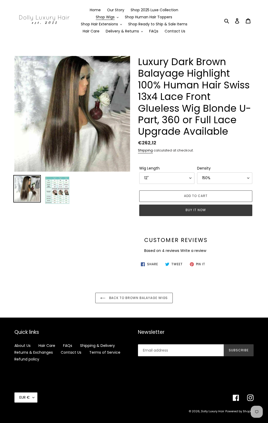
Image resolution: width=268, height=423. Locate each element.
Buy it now (196, 210)
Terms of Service (104, 352)
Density (204, 168)
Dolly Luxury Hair (212, 411)
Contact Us (71, 352)
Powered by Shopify (239, 411)
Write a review (193, 250)
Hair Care (46, 345)
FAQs (67, 345)
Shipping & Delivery (97, 345)
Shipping (145, 150)
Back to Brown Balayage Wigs (138, 298)
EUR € (24, 397)
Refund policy (26, 359)
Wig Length (149, 168)
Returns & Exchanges (33, 352)
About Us (22, 345)
